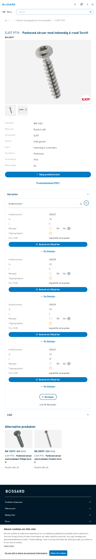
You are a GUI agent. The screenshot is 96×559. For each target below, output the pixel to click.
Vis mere (49, 397)
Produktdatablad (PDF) (48, 183)
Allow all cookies (58, 553)
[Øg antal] (68, 228)
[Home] (6, 20)
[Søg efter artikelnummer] (81, 204)
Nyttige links (10, 515)
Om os (7, 521)
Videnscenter (10, 508)
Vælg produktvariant (49, 174)
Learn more (9, 546)
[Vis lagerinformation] (50, 233)
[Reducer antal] (50, 228)
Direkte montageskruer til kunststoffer (34, 20)
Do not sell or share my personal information (26, 553)
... (11, 20)
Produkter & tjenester (14, 502)
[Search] (91, 12)
